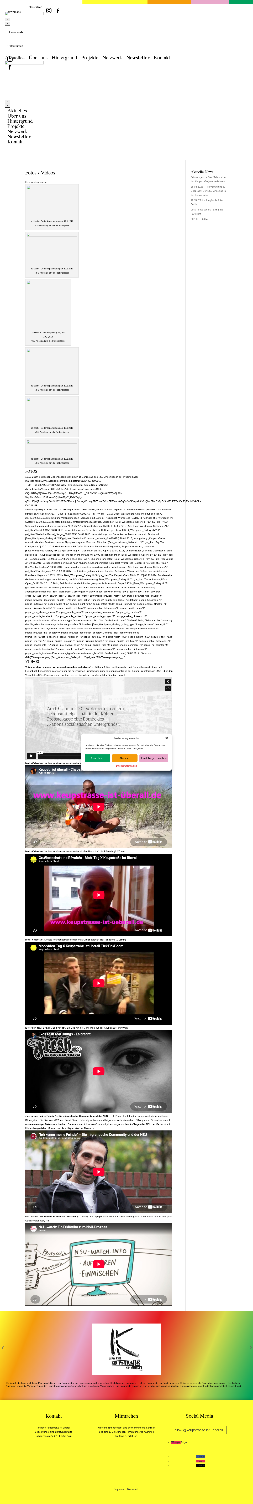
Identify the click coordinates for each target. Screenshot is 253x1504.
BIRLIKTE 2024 (199, 219)
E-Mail (112, 1431)
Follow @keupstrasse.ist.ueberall (197, 1430)
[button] (166, 738)
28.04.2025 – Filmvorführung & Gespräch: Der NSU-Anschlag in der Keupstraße (208, 190)
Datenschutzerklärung (126, 765)
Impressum (119, 1489)
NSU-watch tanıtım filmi (153, 1216)
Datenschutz (133, 1489)
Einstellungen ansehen (153, 758)
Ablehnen (124, 758)
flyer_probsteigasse (36, 182)
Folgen (184, 1442)
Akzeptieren (97, 758)
